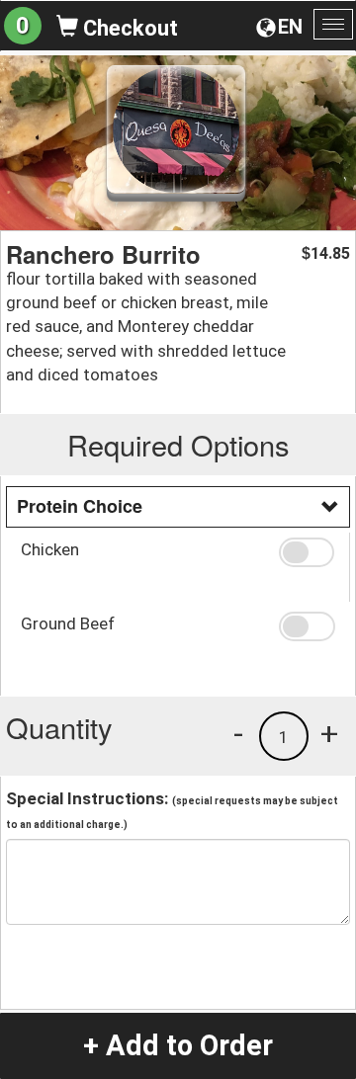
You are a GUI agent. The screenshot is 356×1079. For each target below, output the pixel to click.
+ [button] (329, 733)
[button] (306, 552)
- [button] (238, 733)
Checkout (128, 28)
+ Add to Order (178, 1045)
